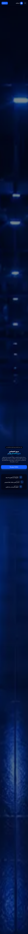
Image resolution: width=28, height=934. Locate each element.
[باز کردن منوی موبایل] (25, 3)
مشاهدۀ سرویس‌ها (14, 467)
